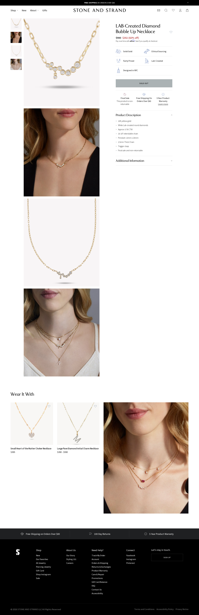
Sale (38, 578)
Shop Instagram (43, 574)
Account (95, 559)
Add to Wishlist (171, 32)
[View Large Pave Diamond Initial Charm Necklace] (78, 423)
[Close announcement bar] (188, 3)
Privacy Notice (182, 609)
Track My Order (98, 555)
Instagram (131, 559)
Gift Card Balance (99, 582)
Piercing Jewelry (43, 566)
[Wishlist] (173, 10)
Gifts (44, 10)
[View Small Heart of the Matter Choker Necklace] (32, 423)
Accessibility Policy (165, 609)
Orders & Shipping (100, 563)
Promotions (97, 578)
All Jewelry (41, 563)
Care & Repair (98, 574)
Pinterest (130, 563)
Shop (13, 10)
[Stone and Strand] (99, 10)
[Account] (180, 10)
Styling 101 (71, 559)
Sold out (144, 83)
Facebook (130, 555)
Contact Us (97, 589)
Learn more (163, 104)
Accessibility (97, 593)
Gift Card (40, 570)
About (33, 10)
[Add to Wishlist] (49, 406)
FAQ (93, 585)
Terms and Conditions (144, 609)
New (24, 10)
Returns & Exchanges (101, 566)
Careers (69, 563)
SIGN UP (167, 557)
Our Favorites (42, 559)
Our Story (70, 555)
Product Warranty (100, 570)
